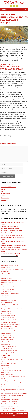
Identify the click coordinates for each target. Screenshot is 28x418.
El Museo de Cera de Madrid (8, 300)
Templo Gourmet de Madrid (8, 322)
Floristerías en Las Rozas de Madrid (11, 230)
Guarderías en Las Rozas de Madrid (11, 235)
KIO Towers (4, 276)
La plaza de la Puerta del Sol (8, 368)
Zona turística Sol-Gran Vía (8, 331)
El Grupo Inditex (5, 285)
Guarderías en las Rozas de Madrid (10, 399)
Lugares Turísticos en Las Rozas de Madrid (13, 245)
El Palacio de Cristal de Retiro (9, 320)
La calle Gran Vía (5, 307)
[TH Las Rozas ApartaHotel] (14, 4)
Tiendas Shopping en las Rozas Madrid (11, 381)
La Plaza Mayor (5, 372)
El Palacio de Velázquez (7, 282)
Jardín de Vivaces (5, 365)
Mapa (2, 413)
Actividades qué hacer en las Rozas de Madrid (13, 410)
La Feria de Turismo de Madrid (9, 265)
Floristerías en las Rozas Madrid (9, 404)
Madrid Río (4, 357)
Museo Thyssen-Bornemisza (8, 363)
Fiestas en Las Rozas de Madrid (10, 228)
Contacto (11, 413)
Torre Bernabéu (5, 355)
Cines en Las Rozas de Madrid (9, 226)
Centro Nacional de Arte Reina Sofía (11, 370)
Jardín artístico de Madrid (8, 315)
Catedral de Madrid (6, 335)
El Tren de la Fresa (6, 313)
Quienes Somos (19, 413)
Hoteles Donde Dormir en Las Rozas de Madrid (14, 393)
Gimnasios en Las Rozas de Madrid (11, 233)
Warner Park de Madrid (7, 318)
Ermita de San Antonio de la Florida (10, 293)
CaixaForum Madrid (6, 348)
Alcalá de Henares (6, 311)
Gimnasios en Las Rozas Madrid (9, 401)
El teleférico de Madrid (7, 329)
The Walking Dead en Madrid (9, 351)
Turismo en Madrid (6, 135)
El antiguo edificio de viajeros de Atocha (12, 309)
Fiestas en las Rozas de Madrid (9, 406)
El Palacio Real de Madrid (8, 374)
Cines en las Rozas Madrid (8, 408)
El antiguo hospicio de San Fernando (11, 280)
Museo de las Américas (7, 137)
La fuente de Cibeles (6, 342)
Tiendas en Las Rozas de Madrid (10, 254)
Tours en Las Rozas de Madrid (9, 256)
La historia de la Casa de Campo (9, 304)
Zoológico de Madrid (6, 302)
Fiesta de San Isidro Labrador (9, 326)
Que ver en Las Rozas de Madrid (10, 247)
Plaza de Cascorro (6, 333)
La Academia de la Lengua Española (10, 324)
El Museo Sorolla (5, 344)
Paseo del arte (5, 296)
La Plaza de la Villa (6, 274)
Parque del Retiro (5, 298)
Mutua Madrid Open (6, 291)
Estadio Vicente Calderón (8, 287)
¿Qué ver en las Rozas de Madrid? (10, 387)
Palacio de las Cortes (6, 278)
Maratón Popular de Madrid (8, 346)
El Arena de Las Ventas (7, 339)
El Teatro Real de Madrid (7, 337)
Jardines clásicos (5, 267)
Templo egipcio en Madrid (8, 353)
